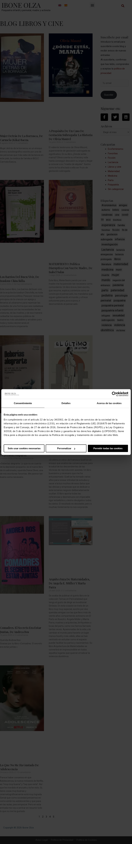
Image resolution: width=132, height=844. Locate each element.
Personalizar (64, 448)
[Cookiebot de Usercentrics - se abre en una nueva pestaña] (114, 394)
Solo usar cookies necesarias (24, 448)
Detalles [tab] (66, 403)
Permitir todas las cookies (108, 448)
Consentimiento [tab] (23, 403)
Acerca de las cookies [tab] (109, 403)
